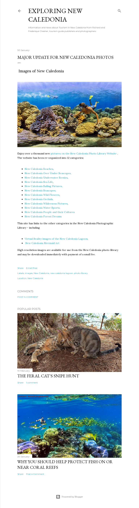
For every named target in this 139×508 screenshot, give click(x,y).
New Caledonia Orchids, (39, 199)
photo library (81, 273)
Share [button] (20, 268)
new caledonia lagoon (61, 273)
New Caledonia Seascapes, (40, 190)
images (29, 273)
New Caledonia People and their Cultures (50, 212)
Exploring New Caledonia (55, 15)
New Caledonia (41, 273)
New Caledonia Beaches (39, 169)
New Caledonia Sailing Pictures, (44, 186)
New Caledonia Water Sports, (42, 207)
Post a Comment (27, 297)
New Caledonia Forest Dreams (43, 216)
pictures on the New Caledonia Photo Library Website (84, 153)
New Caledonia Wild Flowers (42, 194)
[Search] (119, 10)
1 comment (32, 382)
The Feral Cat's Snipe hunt (48, 376)
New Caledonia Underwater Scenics (46, 177)
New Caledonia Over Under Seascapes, (48, 173)
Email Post (31, 268)
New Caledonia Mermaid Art (42, 243)
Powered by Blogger (72, 496)
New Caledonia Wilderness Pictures (46, 203)
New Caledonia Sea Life (39, 182)
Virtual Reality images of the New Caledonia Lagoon (56, 238)
